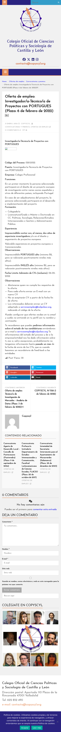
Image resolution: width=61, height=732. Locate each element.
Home (4, 81)
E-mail (5, 559)
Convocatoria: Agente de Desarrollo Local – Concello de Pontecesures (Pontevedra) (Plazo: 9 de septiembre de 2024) (12, 454)
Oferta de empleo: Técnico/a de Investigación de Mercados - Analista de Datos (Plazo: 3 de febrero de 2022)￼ (16, 399)
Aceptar (25, 728)
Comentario (7, 522)
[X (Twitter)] (28, 59)
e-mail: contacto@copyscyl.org (21, 704)
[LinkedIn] (33, 59)
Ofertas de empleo (16, 81)
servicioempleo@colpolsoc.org (36, 307)
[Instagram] (37, 59)
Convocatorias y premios (35, 81)
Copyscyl (25, 124)
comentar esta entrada (45, 509)
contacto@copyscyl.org (30, 63)
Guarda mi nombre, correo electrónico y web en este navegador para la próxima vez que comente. (30, 583)
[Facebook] (24, 59)
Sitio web (5, 569)
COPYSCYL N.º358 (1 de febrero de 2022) (45, 392)
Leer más (37, 728)
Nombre (6, 549)
